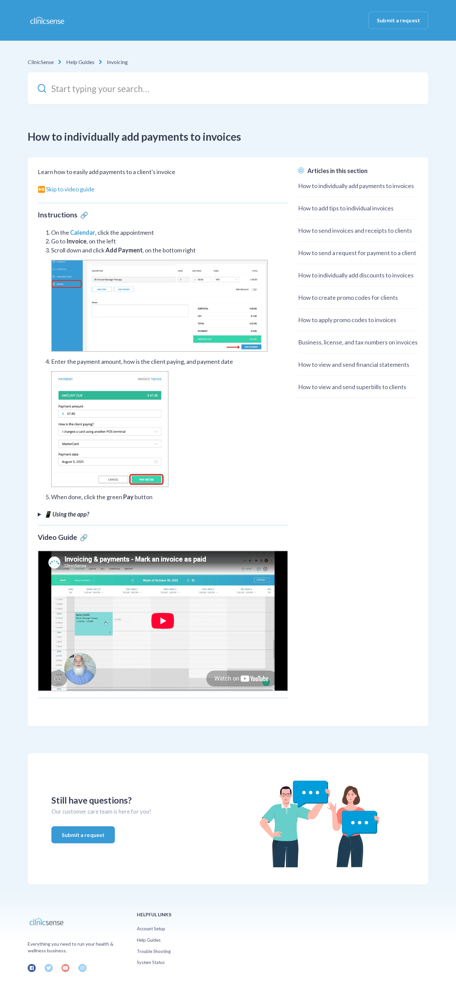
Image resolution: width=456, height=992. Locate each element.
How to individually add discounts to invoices (356, 275)
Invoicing (117, 62)
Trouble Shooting (154, 951)
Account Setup (151, 928)
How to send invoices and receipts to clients (355, 230)
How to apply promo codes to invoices (347, 319)
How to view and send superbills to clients (352, 386)
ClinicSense (41, 62)
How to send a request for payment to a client (357, 252)
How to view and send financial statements (353, 364)
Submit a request (398, 20)
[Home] (47, 20)
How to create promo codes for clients (348, 297)
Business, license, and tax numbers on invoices (358, 342)
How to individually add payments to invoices (356, 185)
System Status (151, 962)
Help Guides (80, 62)
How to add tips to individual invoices (346, 208)
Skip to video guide (70, 189)
